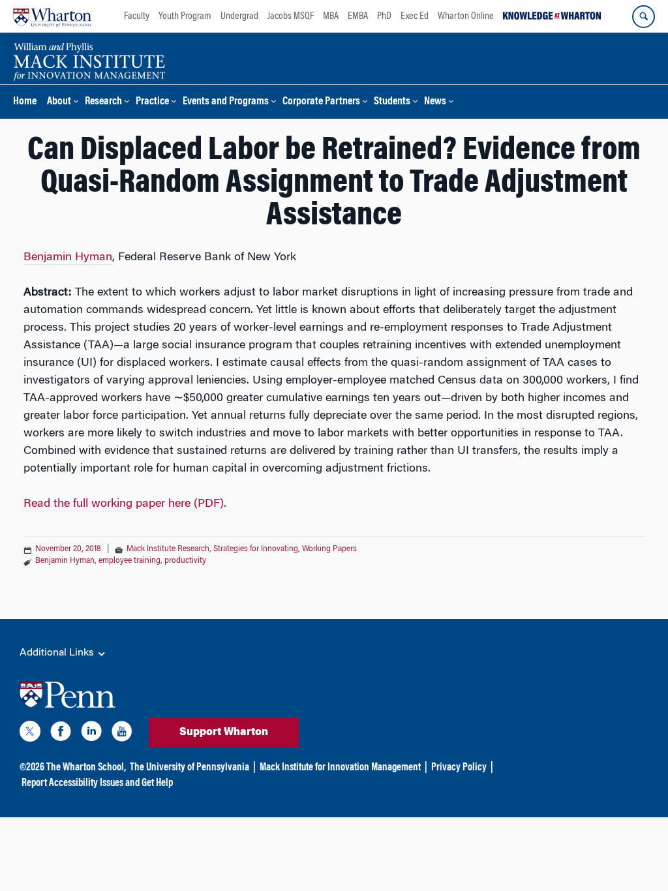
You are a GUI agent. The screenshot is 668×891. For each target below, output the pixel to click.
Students (392, 102)
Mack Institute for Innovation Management (340, 768)
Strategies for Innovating (255, 549)
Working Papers (329, 549)
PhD (384, 16)
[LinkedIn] (91, 734)
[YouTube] (122, 734)
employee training (129, 561)
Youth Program (185, 16)
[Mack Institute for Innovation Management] (89, 60)
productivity (185, 561)
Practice (152, 102)
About (59, 102)
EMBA (358, 16)
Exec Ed (415, 16)
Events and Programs (226, 102)
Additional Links (58, 653)
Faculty (136, 16)
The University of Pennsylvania (189, 768)
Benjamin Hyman (67, 258)
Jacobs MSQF (290, 16)
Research (103, 102)
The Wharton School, (86, 768)
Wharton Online (466, 16)
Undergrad (239, 16)
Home (25, 102)
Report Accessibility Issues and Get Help (97, 783)
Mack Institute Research (168, 549)
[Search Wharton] (643, 16)
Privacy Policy (459, 768)
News (435, 102)
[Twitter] (30, 734)
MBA (331, 16)
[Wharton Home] (52, 16)
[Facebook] (60, 734)
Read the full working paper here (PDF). (124, 504)
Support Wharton (223, 732)
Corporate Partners (321, 102)
